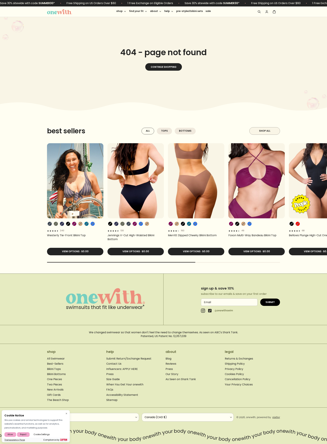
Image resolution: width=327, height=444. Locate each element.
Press (110, 374)
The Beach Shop (58, 400)
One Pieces (54, 379)
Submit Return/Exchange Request (128, 359)
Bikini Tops (54, 369)
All (148, 131)
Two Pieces (54, 384)
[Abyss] (68, 224)
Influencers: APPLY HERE (122, 369)
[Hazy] (74, 224)
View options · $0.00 (75, 251)
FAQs (109, 390)
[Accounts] (266, 11)
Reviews (171, 364)
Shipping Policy (235, 364)
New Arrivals (55, 390)
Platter (276, 417)
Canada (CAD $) (156, 417)
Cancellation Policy (237, 379)
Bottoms (185, 131)
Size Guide (113, 379)
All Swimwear (56, 359)
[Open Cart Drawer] (274, 11)
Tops (164, 131)
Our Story (172, 374)
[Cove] (80, 224)
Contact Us (113, 364)
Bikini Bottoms (56, 374)
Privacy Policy (234, 369)
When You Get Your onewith (124, 384)
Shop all (264, 131)
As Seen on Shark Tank (181, 379)
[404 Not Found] (64, 11)
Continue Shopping (163, 67)
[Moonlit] (86, 224)
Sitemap (112, 400)
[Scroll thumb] (121, 262)
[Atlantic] (62, 224)
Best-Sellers (55, 364)
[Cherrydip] (298, 224)
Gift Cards (54, 395)
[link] (75, 235)
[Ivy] (56, 224)
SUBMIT (270, 302)
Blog (168, 359)
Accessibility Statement (122, 395)
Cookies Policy (234, 374)
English (54, 417)
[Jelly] (93, 224)
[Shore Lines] (50, 224)
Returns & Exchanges (239, 359)
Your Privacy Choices (239, 384)
